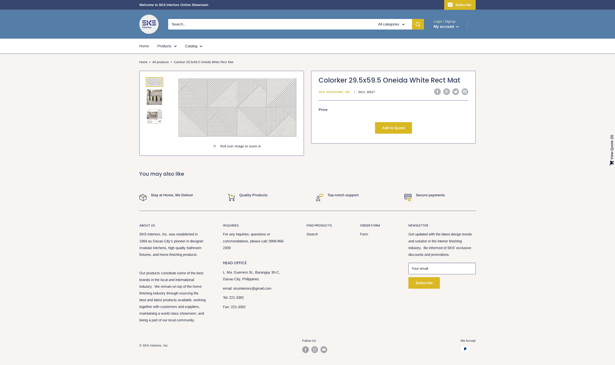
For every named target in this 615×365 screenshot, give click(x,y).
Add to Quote (393, 128)
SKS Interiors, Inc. (335, 92)
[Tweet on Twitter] (455, 91)
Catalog (191, 46)
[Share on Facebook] (437, 91)
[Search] (418, 24)
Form (364, 234)
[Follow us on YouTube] (323, 349)
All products (160, 62)
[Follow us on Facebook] (305, 349)
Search (312, 234)
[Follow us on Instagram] (314, 349)
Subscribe (463, 5)
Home (144, 46)
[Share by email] (464, 91)
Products (164, 46)
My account (444, 26)
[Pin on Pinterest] (446, 91)
